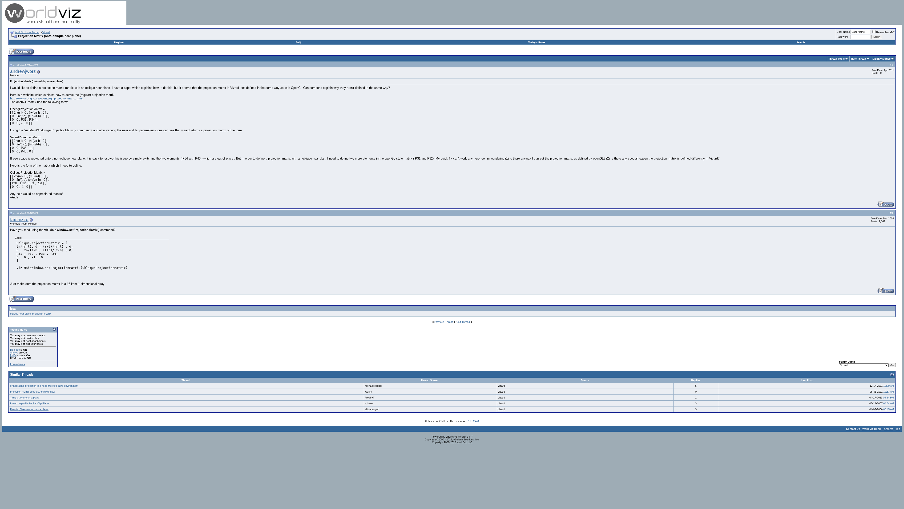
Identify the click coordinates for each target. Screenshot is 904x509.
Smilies (14, 352)
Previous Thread (443, 321)
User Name (843, 31)
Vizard (46, 32)
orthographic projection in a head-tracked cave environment (44, 385)
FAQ (298, 42)
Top (898, 428)
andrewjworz (23, 71)
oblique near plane (20, 313)
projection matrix (41, 313)
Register (119, 42)
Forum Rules (17, 364)
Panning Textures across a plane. (29, 409)
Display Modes (881, 58)
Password (842, 36)
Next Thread (463, 321)
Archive (888, 428)
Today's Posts (536, 42)
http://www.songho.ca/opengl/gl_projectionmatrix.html (46, 98)
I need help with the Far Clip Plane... (30, 403)
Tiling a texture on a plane (24, 397)
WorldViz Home (871, 428)
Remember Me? (885, 32)
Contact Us (853, 428)
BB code (15, 349)
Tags (13, 308)
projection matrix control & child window (32, 391)
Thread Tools (836, 58)
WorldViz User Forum (27, 32)
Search (800, 42)
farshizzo (19, 219)
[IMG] (13, 355)
